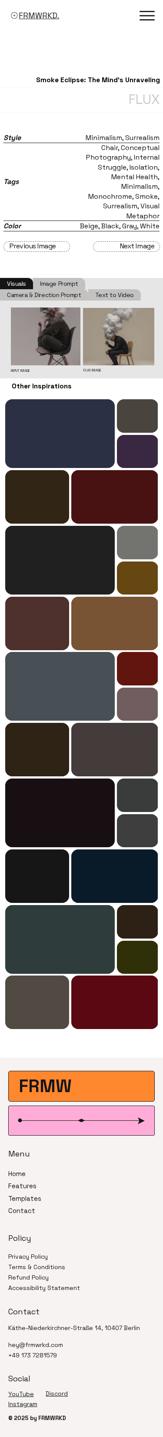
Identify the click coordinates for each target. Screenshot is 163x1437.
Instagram (22, 1404)
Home (17, 1174)
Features (22, 1186)
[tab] (16, 283)
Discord (57, 1393)
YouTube (21, 1394)
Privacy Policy (28, 1256)
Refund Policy (28, 1277)
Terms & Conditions (36, 1267)
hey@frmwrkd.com (35, 1345)
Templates (24, 1198)
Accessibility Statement (44, 1288)
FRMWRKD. (39, 15)
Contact (21, 1210)
